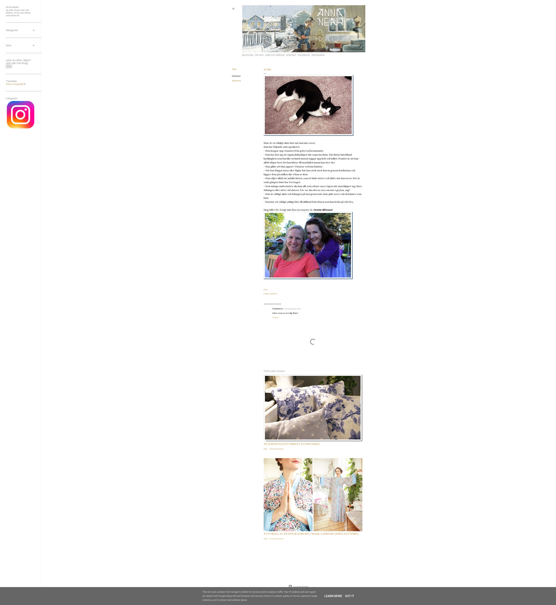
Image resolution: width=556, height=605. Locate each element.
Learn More (333, 596)
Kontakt (291, 55)
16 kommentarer (277, 449)
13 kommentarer (277, 539)
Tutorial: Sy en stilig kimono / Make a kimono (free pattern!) (311, 533)
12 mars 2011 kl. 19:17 (292, 309)
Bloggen (247, 55)
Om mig (259, 55)
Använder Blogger (301, 586)
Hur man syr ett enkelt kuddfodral (292, 444)
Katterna (236, 80)
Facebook (304, 55)
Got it (349, 596)
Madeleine (277, 308)
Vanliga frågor (275, 55)
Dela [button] (234, 69)
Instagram (317, 55)
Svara (275, 317)
